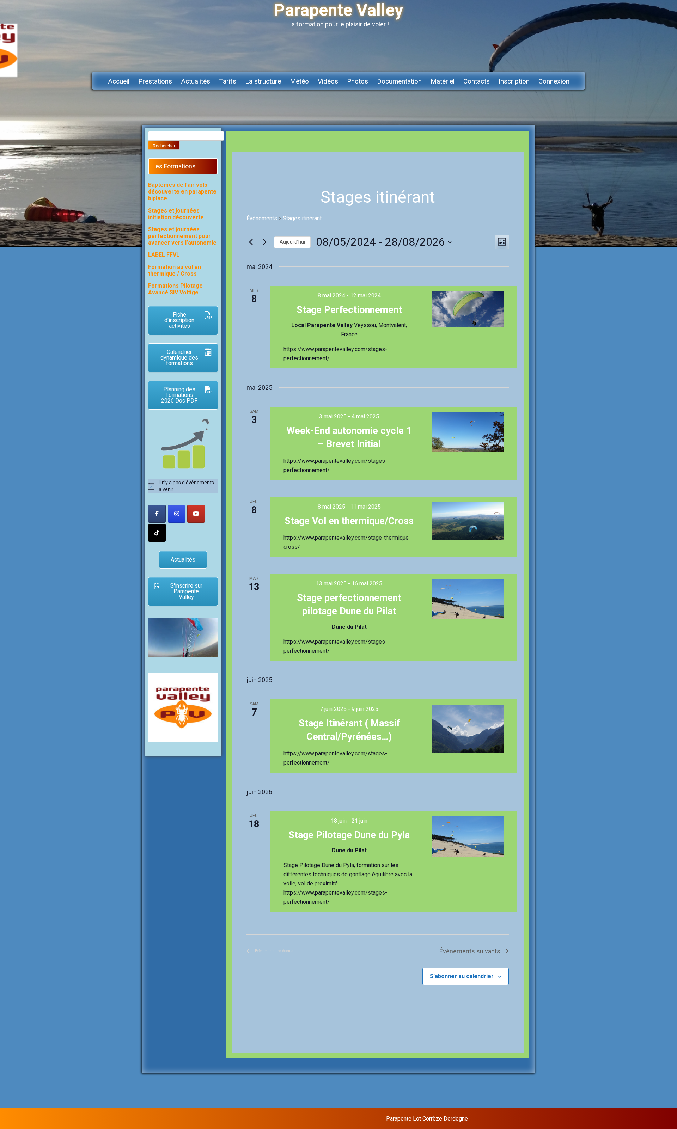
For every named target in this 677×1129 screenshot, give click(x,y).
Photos (357, 81)
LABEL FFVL (163, 254)
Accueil (118, 81)
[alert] (183, 486)
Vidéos (328, 81)
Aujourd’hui (292, 242)
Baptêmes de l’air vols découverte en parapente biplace (182, 192)
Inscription (514, 81)
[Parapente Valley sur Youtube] (196, 514)
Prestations (155, 81)
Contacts (476, 81)
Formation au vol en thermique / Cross (174, 270)
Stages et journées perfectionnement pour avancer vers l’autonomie (182, 236)
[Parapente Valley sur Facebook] (157, 514)
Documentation (399, 81)
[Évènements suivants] (264, 242)
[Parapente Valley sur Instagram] (176, 514)
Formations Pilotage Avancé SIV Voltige (175, 289)
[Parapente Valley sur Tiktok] (157, 533)
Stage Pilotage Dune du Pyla (349, 835)
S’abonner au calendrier (462, 976)
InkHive (523, 1118)
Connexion (553, 81)
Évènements (261, 218)
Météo (299, 81)
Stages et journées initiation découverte (176, 214)
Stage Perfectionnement (349, 309)
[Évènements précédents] (250, 242)
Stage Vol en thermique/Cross (349, 521)
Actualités (195, 81)
